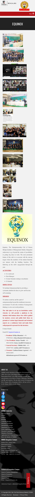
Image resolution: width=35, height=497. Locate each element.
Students (3, 417)
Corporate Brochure (6, 421)
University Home (5, 413)
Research (3, 419)
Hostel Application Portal (7, 429)
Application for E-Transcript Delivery (10, 435)
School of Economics (6, 474)
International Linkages (7, 425)
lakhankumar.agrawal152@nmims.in (16, 355)
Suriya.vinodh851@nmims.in (22, 343)
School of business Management (9, 472)
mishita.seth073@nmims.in (22, 348)
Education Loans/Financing (8, 431)
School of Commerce (6, 476)
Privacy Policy (24, 495)
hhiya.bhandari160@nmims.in (22, 338)
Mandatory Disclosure (6, 433)
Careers (3, 415)
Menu (30, 14)
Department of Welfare (7, 427)
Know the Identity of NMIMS (9, 437)
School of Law (5, 478)
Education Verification (7, 423)
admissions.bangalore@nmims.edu (21, 484)
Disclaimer (15, 495)
